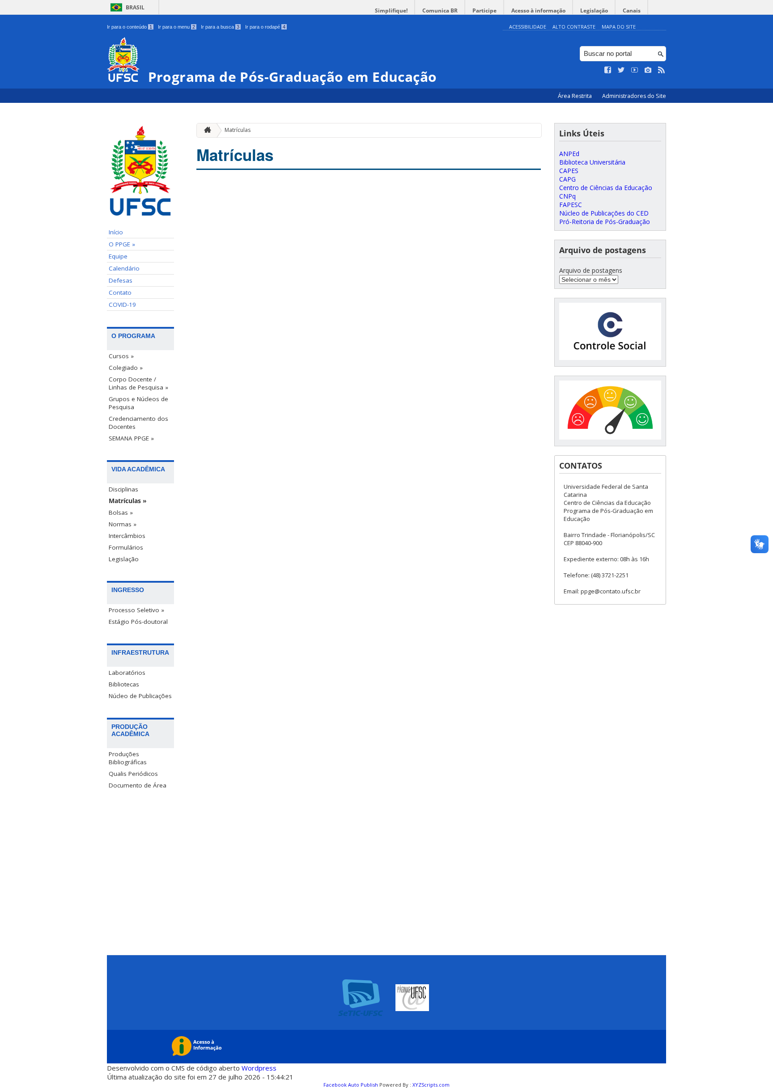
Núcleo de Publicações (140, 696)
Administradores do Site (634, 96)
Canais (632, 10)
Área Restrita (575, 96)
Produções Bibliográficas (128, 758)
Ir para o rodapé (265, 27)
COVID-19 (122, 305)
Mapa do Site (619, 26)
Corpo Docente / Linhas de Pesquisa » (138, 383)
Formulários (126, 547)
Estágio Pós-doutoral (138, 622)
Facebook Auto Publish (350, 1084)
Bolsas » (121, 512)
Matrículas (238, 130)
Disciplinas (123, 489)
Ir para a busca (220, 27)
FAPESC (570, 204)
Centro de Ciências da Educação (605, 187)
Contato (120, 292)
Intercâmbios (127, 536)
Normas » (122, 524)
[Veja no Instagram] (648, 70)
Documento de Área (137, 785)
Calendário (124, 268)
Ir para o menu (176, 27)
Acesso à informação (538, 10)
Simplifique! (391, 10)
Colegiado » (126, 368)
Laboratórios (127, 673)
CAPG (567, 179)
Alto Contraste (573, 26)
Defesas (120, 280)
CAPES (568, 170)
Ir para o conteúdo (129, 27)
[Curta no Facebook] (608, 70)
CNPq (567, 196)
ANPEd (569, 153)
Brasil (135, 7)
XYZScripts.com (431, 1084)
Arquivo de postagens (590, 270)
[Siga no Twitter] (621, 70)
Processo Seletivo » (136, 610)
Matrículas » (128, 501)
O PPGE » (122, 244)
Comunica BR (440, 10)
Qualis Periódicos (133, 774)
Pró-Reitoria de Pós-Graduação (604, 221)
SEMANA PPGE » (131, 438)
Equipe (118, 256)
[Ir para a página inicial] (205, 130)
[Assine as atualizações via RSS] (661, 70)
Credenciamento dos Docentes (138, 423)
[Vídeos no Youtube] (634, 70)
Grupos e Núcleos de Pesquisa (138, 403)
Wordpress (259, 1067)
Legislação (594, 10)
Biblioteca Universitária (592, 162)
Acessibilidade (527, 26)
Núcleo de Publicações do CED (604, 213)
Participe (484, 10)
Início (116, 232)
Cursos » (121, 356)
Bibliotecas (124, 684)
